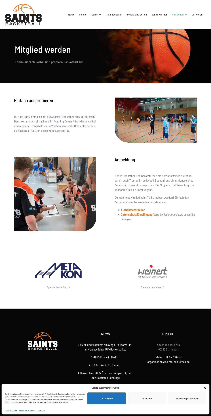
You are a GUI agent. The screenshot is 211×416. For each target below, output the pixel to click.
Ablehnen (147, 398)
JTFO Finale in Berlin (105, 357)
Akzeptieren (107, 398)
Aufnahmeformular (133, 210)
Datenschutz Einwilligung (136, 214)
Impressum (41, 410)
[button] (204, 387)
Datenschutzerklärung (27, 410)
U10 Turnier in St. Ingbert (105, 365)
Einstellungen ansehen (187, 398)
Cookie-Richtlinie (11, 410)
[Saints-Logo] (23, 5)
